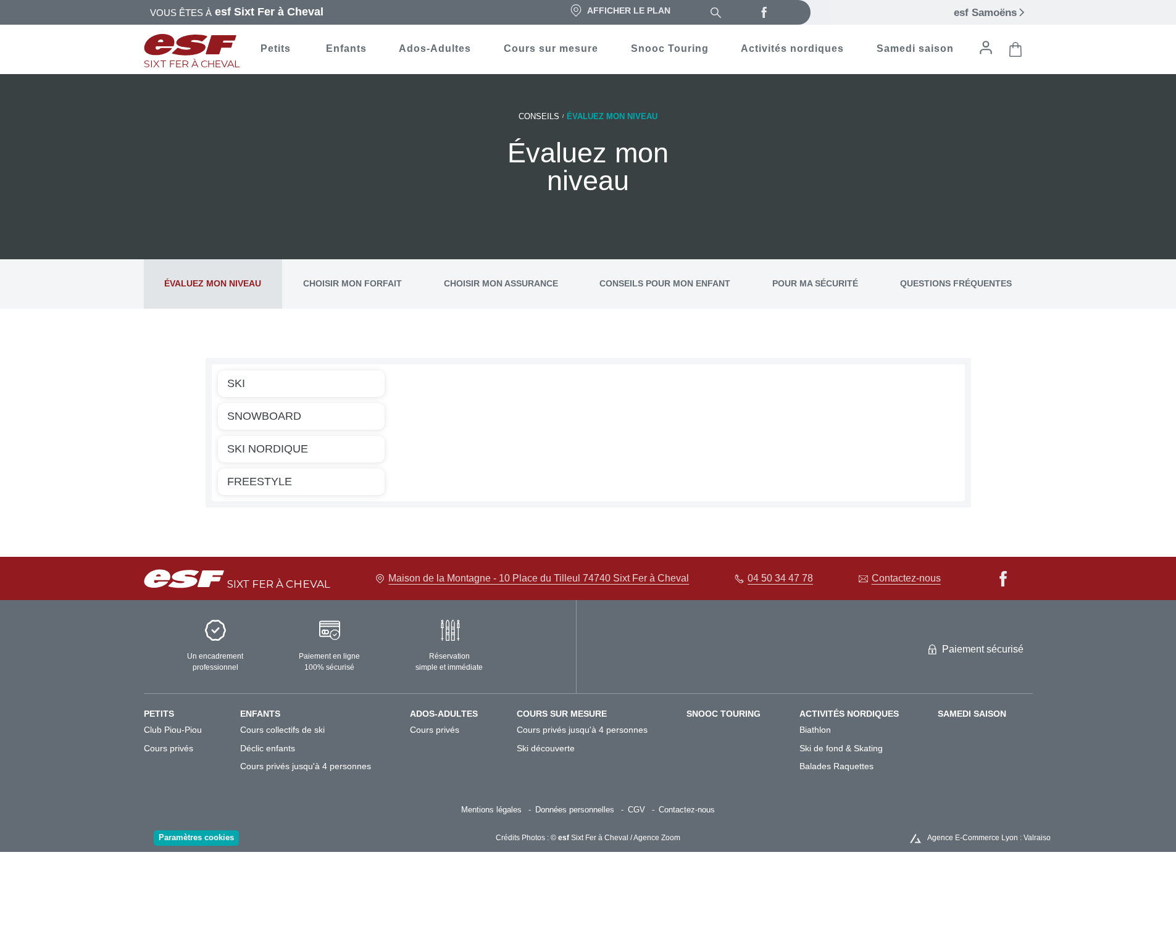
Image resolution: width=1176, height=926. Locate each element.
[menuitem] (186, 714)
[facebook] (764, 12)
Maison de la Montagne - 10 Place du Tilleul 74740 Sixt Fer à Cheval (538, 578)
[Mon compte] (986, 48)
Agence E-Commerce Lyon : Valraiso (989, 837)
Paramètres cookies (196, 837)
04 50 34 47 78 (780, 578)
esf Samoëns (985, 13)
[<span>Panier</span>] (1015, 49)
